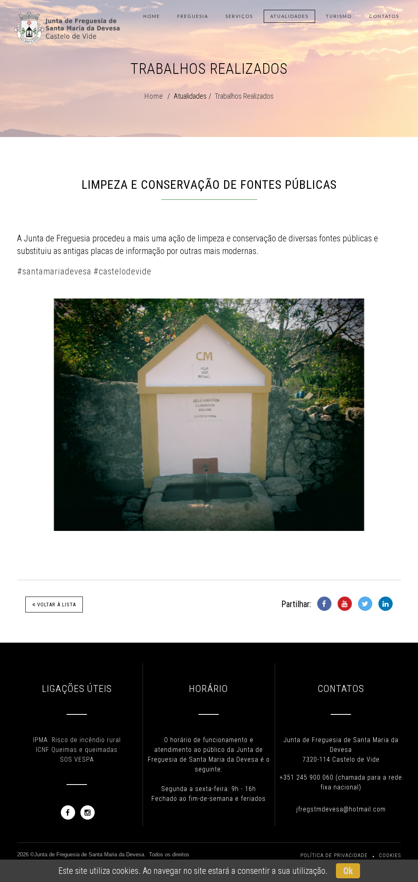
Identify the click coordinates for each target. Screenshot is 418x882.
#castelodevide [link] (122, 271)
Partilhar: (296, 604)
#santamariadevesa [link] (54, 271)
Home (151, 16)
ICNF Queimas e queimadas (77, 750)
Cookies (390, 855)
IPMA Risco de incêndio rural (77, 740)
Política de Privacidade (334, 855)
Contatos (384, 16)
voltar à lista (56, 604)
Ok (348, 871)
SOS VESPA (77, 759)
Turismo (339, 16)
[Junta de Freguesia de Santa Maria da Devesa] (68, 16)
